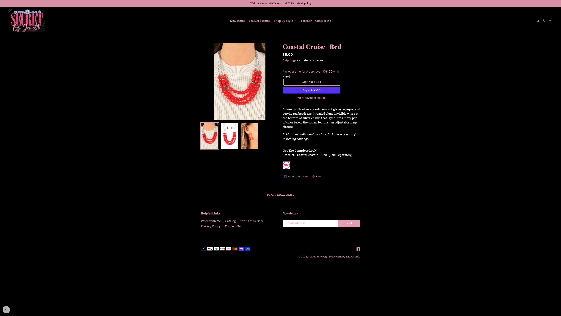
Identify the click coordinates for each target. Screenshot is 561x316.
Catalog (230, 221)
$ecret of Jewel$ (317, 256)
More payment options (312, 97)
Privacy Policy (211, 226)
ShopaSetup (353, 256)
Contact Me (233, 226)
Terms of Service (252, 221)
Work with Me (211, 221)
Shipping (289, 60)
